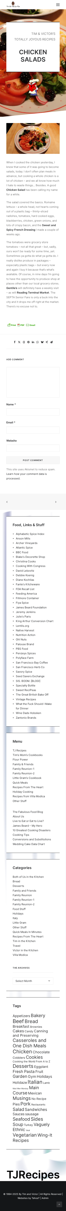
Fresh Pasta (24, 1071)
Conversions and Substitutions (32, 839)
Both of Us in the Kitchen (28, 876)
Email (10, 422)
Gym (32, 1076)
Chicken (22, 1051)
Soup (18, 1124)
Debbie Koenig (25, 575)
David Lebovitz (25, 570)
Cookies (34, 1057)
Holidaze (20, 1082)
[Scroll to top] (59, 1204)
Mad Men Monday (20, 1088)
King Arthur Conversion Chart (34, 621)
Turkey (28, 1125)
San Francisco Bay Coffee (32, 662)
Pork (25, 1104)
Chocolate (41, 1052)
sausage (32, 1114)
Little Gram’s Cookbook (27, 778)
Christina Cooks (26, 561)
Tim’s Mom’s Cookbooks (28, 755)
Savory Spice (24, 671)
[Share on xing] (47, 342)
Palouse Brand (25, 644)
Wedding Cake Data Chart (29, 844)
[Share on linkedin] (33, 342)
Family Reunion (22, 895)
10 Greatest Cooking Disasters (32, 830)
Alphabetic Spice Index (30, 534)
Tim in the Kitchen (24, 941)
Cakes (18, 1031)
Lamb (46, 1082)
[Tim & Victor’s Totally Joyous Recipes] (13, 5)
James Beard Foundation (31, 607)
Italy (15, 918)
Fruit (39, 1071)
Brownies (36, 1026)
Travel (16, 945)
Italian (35, 1082)
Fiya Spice (22, 602)
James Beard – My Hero (27, 825)
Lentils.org (22, 625)
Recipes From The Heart (28, 787)
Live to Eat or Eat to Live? (28, 821)
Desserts (18, 886)
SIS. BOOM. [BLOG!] (28, 681)
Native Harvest (25, 630)
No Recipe (39, 1099)
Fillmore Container (27, 598)
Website (11, 440)
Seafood (21, 1119)
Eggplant (41, 1067)
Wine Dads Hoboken (28, 713)
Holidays (18, 913)
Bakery (38, 1015)
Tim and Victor (30, 1194)
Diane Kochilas (25, 579)
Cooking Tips (21, 834)
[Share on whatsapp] (38, 342)
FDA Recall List (25, 589)
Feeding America (26, 593)
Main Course (26, 1090)
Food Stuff (19, 909)
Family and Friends (24, 890)
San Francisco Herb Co (30, 667)
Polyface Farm (25, 657)
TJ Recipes (19, 750)
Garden (20, 1076)
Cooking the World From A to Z (31, 1061)
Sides (37, 1119)
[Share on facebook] (15, 342)
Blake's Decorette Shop (30, 557)
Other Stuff (19, 801)
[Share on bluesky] (42, 342)
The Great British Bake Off (32, 694)
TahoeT (36, 1198)
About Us (18, 816)
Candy (29, 1031)
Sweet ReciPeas (26, 690)
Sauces (18, 1114)
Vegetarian (25, 1135)
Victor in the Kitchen (25, 950)
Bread (16, 881)
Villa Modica (20, 955)
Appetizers (21, 1016)
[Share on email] (51, 342)
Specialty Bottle (25, 685)
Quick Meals (20, 782)
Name (11, 404)
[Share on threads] (24, 342)
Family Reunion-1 (23, 768)
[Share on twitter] (19, 342)
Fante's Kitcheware (28, 584)
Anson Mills (23, 538)
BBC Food (22, 552)
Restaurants (38, 1104)
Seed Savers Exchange (30, 676)
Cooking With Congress (30, 566)
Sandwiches (36, 1109)
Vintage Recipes (26, 699)
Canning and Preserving (30, 1033)
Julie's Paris (23, 616)
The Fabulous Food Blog (28, 812)
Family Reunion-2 (23, 773)
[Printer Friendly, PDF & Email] (21, 326)
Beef (18, 1021)
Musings (22, 1098)
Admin (45, 1198)
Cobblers (19, 1057)
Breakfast (21, 1026)
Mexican (35, 1093)
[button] (58, 4)
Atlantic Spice (24, 547)
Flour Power (20, 759)
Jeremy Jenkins (26, 612)
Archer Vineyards (26, 543)
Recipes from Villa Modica (29, 796)
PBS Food (22, 648)
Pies (16, 1104)
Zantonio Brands (26, 717)
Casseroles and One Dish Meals (29, 1043)
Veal (28, 1130)
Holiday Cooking (23, 791)
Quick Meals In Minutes (27, 932)
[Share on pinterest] (28, 342)
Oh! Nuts (21, 639)
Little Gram (19, 922)
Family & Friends (23, 764)
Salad (18, 1109)
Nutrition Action (25, 635)
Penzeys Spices (26, 653)
